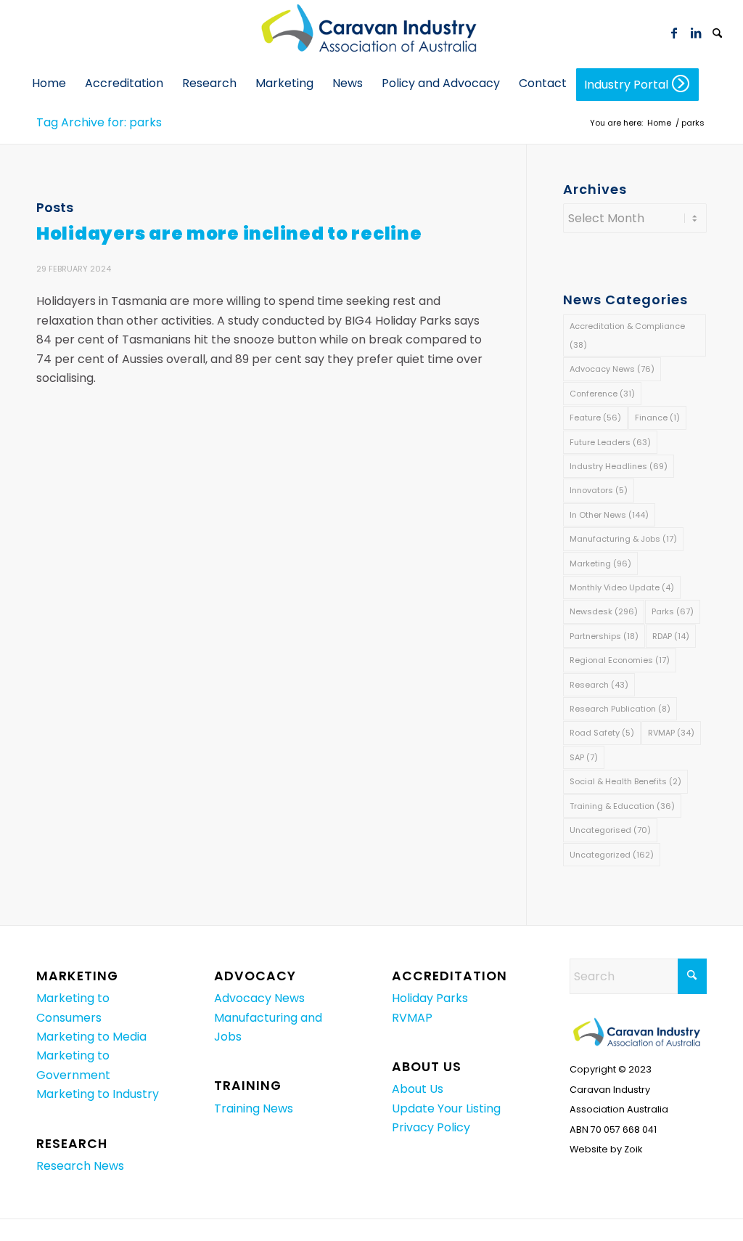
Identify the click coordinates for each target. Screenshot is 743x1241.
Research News (80, 1165)
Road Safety (602, 733)
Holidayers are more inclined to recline (229, 233)
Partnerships (604, 636)
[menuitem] (717, 33)
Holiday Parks (430, 998)
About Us (417, 1089)
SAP (584, 757)
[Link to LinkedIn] (696, 33)
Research (599, 685)
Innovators (599, 490)
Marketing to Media (91, 1036)
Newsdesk (604, 611)
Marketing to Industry (97, 1094)
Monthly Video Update (622, 587)
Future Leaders (610, 442)
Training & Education (622, 806)
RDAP (670, 636)
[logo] (371, 33)
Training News (253, 1108)
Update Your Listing (446, 1108)
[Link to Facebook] (674, 33)
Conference (602, 393)
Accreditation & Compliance (627, 335)
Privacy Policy (431, 1127)
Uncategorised (610, 830)
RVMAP (671, 733)
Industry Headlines (619, 466)
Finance (657, 417)
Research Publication (620, 709)
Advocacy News (612, 369)
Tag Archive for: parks (99, 122)
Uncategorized (612, 854)
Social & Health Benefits (625, 781)
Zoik (633, 1149)
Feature (595, 417)
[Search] (717, 34)
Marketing (600, 563)
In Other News (609, 515)
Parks (673, 611)
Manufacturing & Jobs (623, 539)
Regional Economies (620, 660)
